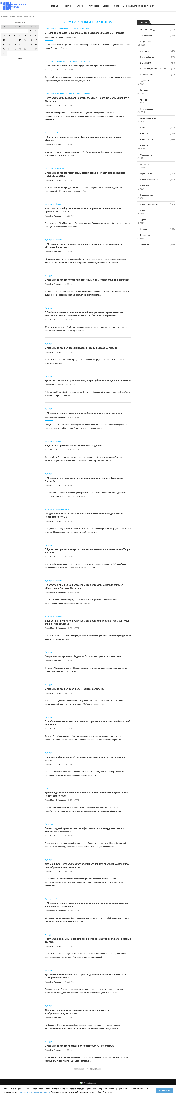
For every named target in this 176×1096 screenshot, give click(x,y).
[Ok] (170, 5)
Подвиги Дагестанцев (157, 179)
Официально (157, 173)
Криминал (144, 90)
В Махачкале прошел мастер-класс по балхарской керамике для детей (83, 413)
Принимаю (164, 1090)
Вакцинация (157, 63)
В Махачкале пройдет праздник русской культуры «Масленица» (80, 1045)
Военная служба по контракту (138, 6)
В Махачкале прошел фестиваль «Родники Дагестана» (74, 689)
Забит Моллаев (56, 37)
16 (36, 40)
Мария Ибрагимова (58, 417)
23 (36, 44)
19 (14, 44)
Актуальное (145, 41)
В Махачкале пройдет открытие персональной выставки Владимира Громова (87, 279)
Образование (146, 155)
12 (14, 40)
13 (20, 40)
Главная (54, 6)
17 (4, 44)
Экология (157, 229)
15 (30, 40)
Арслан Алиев (56, 70)
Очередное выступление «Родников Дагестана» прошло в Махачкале (83, 656)
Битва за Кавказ (157, 57)
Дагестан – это (157, 74)
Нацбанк (157, 133)
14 (25, 40)
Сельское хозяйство (157, 204)
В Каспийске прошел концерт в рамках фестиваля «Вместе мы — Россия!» (85, 33)
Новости (66, 6)
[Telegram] (168, 5)
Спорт (143, 210)
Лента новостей (147, 109)
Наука (157, 128)
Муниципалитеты (148, 118)
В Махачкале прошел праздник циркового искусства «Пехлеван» (80, 65)
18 (9, 44)
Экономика (145, 235)
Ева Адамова (55, 105)
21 (25, 44)
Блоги (80, 6)
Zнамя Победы (157, 35)
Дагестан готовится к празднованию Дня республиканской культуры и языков (88, 380)
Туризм (143, 219)
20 (20, 44)
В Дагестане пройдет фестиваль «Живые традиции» (73, 445)
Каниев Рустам (56, 385)
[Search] (174, 5)
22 (30, 44)
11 (9, 40)
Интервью (94, 6)
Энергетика (157, 244)
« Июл (19, 58)
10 (4, 40)
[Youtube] (162, 5)
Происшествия (146, 195)
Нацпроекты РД (157, 139)
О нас (116, 6)
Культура (144, 99)
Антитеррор (157, 51)
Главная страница (8, 16)
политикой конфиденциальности (34, 1092)
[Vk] (165, 5)
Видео (106, 6)
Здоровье (144, 80)
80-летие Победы (157, 30)
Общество (144, 164)
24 (4, 49)
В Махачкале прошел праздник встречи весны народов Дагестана (81, 348)
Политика (144, 185)
